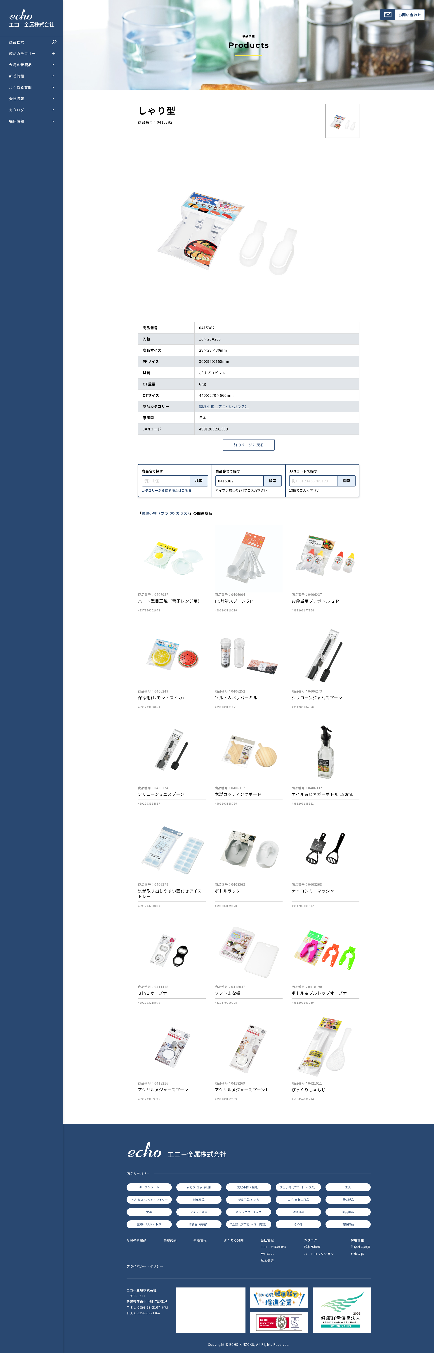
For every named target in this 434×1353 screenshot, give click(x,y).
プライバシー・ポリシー (145, 1266)
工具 (348, 1187)
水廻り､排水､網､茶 (199, 1187)
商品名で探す (152, 471)
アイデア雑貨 (199, 1212)
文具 (149, 1212)
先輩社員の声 (361, 1247)
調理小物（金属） (248, 1187)
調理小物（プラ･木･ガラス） (224, 406)
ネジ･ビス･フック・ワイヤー (149, 1199)
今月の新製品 (20, 64)
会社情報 (16, 98)
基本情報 (267, 1260)
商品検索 (16, 42)
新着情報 (16, 76)
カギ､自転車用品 (298, 1199)
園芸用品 (348, 1212)
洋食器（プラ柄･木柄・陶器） (248, 1224)
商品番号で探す (227, 471)
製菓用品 (199, 1199)
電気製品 (348, 1199)
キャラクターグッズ (248, 1212)
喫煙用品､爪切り (248, 1199)
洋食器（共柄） (199, 1224)
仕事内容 (357, 1254)
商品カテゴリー (22, 53)
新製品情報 (312, 1247)
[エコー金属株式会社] (31, 23)
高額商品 (348, 1224)
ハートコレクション (319, 1254)
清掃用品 (298, 1212)
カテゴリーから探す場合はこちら (167, 490)
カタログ (16, 110)
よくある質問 (20, 87)
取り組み (267, 1254)
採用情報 (16, 121)
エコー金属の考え (274, 1247)
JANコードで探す (303, 471)
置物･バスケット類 (149, 1224)
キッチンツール (149, 1187)
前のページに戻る (249, 444)
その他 (298, 1224)
